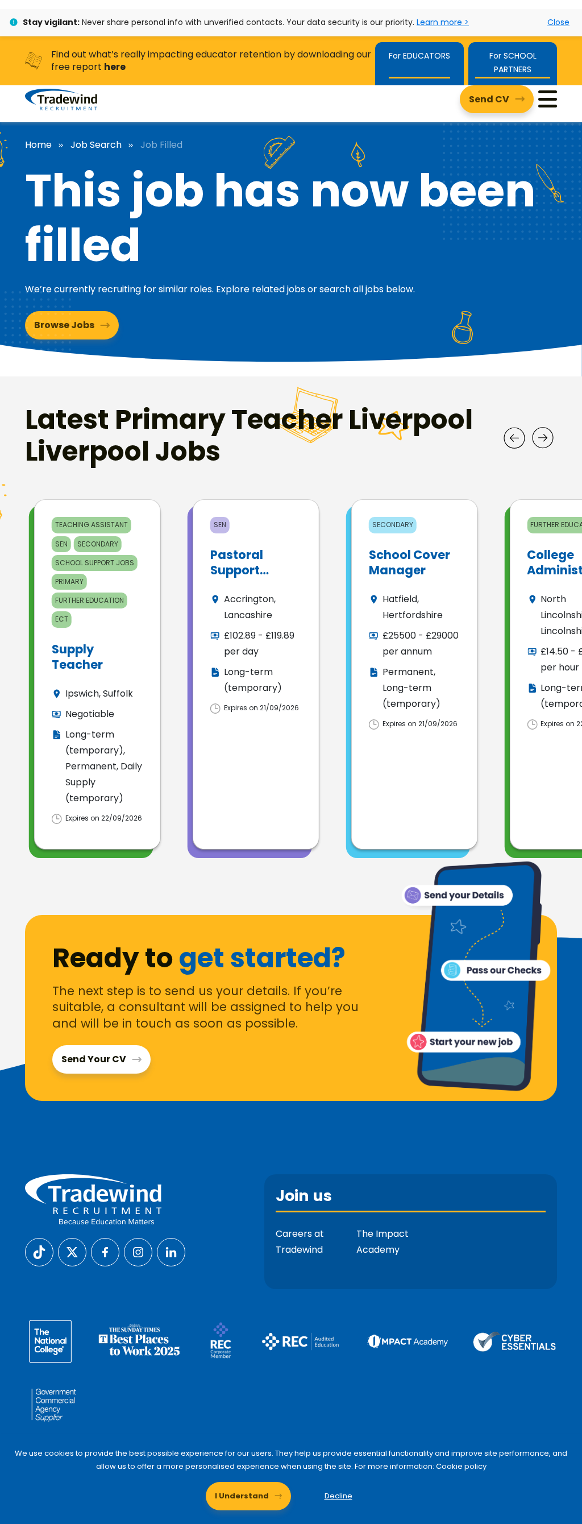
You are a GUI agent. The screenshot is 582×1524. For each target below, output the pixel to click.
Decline (338, 1495)
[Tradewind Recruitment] (61, 99)
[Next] (543, 437)
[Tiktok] (39, 1251)
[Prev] (514, 437)
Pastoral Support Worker (236, 570)
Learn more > (443, 22)
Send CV (489, 99)
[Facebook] (105, 1251)
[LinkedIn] (171, 1251)
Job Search (96, 145)
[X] (72, 1251)
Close (558, 22)
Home (38, 145)
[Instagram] (138, 1251)
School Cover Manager (409, 562)
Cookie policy (461, 1466)
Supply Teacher (77, 657)
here (115, 66)
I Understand (242, 1495)
